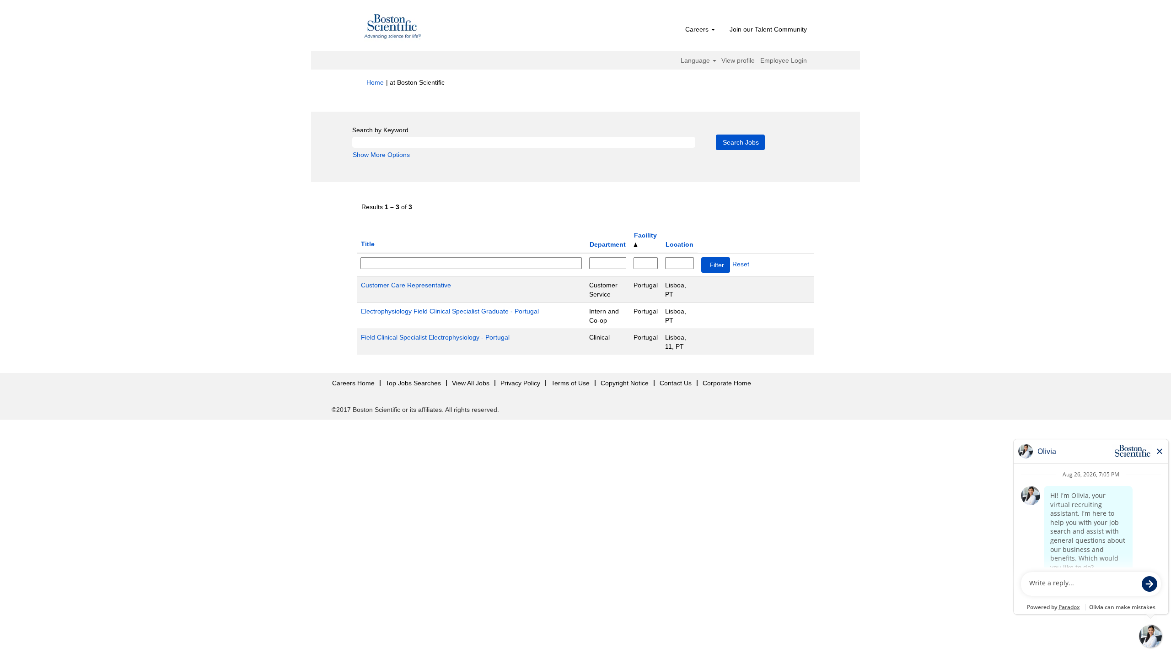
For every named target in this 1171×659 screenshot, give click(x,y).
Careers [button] (697, 29)
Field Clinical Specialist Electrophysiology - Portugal (435, 337)
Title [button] (368, 244)
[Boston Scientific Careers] (393, 28)
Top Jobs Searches (413, 383)
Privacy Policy (520, 383)
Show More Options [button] (381, 154)
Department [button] (608, 244)
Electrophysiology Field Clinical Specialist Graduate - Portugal (450, 311)
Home (375, 82)
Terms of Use (570, 383)
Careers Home (353, 383)
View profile (738, 60)
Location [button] (679, 244)
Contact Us (676, 383)
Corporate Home (727, 383)
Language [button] (696, 60)
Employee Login (783, 60)
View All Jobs (470, 383)
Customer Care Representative (406, 285)
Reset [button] (740, 264)
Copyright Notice (625, 383)
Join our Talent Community (768, 29)
